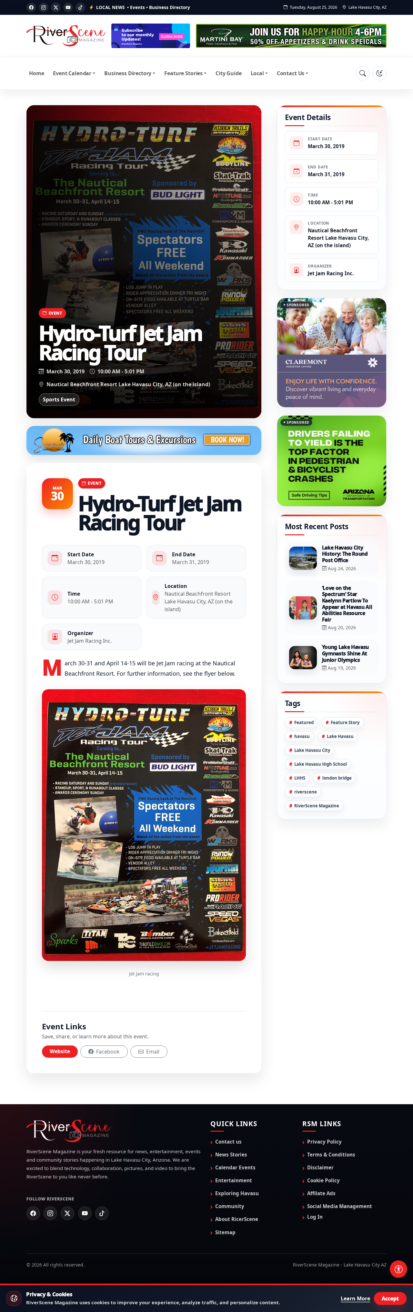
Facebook (107, 1051)
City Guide (228, 73)
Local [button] (257, 73)
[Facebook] (31, 7)
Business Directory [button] (127, 73)
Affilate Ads (321, 1193)
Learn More (355, 1298)
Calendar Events (235, 1167)
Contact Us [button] (290, 73)
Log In (315, 1217)
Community (229, 1206)
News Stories (231, 1154)
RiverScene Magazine (316, 778)
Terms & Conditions (331, 1154)
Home (36, 73)
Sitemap (225, 1232)
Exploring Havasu (237, 1193)
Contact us (228, 1141)
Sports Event (59, 399)
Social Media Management (339, 1206)
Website (60, 1051)
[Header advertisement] (150, 35)
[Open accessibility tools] (398, 1269)
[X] (56, 7)
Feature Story (345, 695)
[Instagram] (43, 7)
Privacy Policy (324, 1141)
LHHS (299, 750)
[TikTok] (80, 7)
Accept (390, 1298)
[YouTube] (68, 7)
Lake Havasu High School (320, 737)
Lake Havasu (340, 709)
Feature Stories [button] (183, 73)
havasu (302, 709)
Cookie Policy (323, 1180)
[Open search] (363, 73)
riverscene (305, 764)
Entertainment (233, 1180)
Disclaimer (320, 1167)
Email (152, 1051)
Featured (304, 695)
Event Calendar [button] (72, 73)
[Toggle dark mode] (379, 73)
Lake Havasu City (312, 723)
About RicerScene (236, 1219)
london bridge (337, 750)
